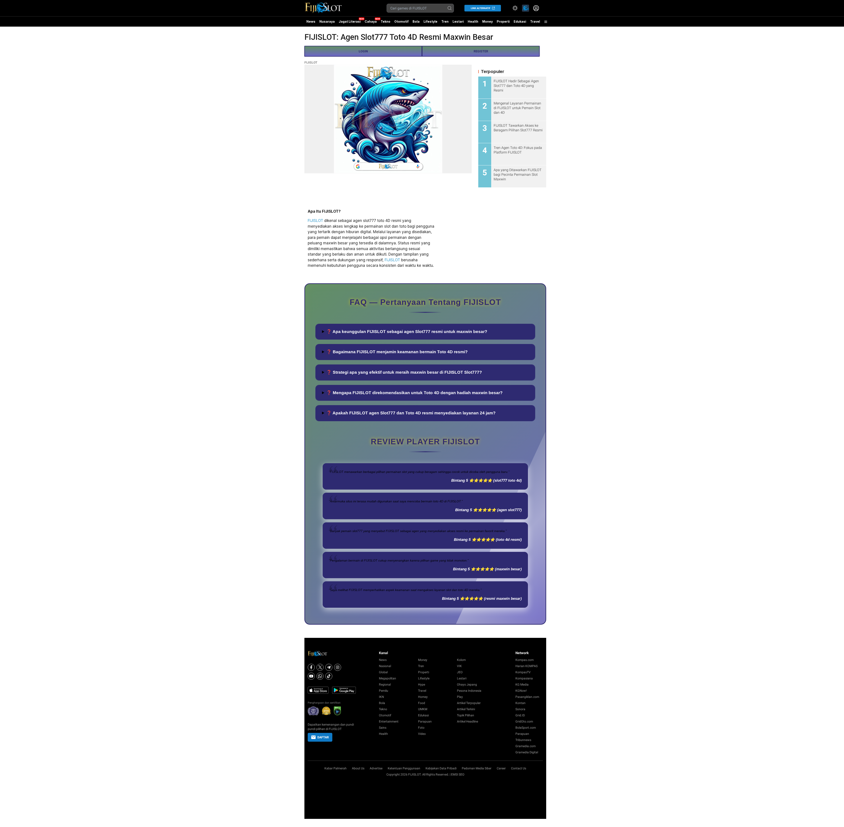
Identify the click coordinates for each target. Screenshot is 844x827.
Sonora (520, 709)
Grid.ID (520, 715)
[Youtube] (311, 676)
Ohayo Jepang (467, 684)
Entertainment (388, 721)
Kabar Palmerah (335, 768)
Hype (421, 684)
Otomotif (401, 21)
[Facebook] (311, 667)
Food (421, 703)
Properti (503, 21)
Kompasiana (524, 678)
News (310, 21)
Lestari (458, 23)
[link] (525, 8)
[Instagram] (337, 667)
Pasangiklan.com (527, 697)
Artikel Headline (467, 721)
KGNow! (521, 690)
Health (473, 21)
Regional (385, 684)
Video (422, 734)
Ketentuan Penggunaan (404, 768)
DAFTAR (323, 737)
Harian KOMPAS (526, 666)
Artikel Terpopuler (469, 703)
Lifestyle (430, 21)
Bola (416, 21)
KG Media (522, 684)
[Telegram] (328, 667)
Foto (421, 727)
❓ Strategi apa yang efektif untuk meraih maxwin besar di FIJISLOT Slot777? (404, 372)
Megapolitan (387, 678)
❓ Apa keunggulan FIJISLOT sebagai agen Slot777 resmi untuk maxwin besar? (406, 331)
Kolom (461, 660)
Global (383, 672)
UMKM (422, 709)
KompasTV (523, 672)
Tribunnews (523, 740)
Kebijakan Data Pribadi (441, 768)
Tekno (385, 21)
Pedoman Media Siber (476, 768)
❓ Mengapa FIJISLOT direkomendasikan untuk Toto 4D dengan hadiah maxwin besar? (414, 392)
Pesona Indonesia (469, 690)
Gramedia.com (525, 746)
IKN (381, 697)
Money (487, 21)
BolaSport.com (525, 727)
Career (501, 768)
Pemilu (383, 690)
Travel (535, 21)
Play (460, 697)
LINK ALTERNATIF (480, 8)
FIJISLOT (310, 62)
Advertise (376, 768)
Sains (382, 727)
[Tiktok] (328, 676)
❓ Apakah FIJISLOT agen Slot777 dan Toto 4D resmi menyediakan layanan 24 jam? (411, 413)
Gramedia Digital (526, 752)
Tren (445, 21)
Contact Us (518, 768)
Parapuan (425, 721)
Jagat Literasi (350, 21)
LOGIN (363, 51)
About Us (358, 768)
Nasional (385, 666)
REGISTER (481, 51)
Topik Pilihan (465, 715)
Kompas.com (524, 660)
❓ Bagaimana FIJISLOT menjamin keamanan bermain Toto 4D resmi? (397, 351)
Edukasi (520, 21)
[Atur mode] (514, 8)
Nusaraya (327, 21)
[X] (320, 667)
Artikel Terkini (466, 709)
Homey (423, 697)
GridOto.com (524, 721)
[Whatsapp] (320, 676)
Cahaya (371, 21)
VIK (459, 666)
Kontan (520, 703)
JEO (460, 672)
